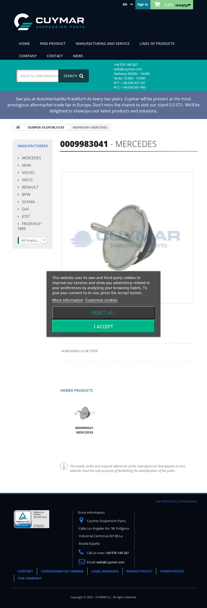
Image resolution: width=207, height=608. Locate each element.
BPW (25, 194)
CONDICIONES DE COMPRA (62, 571)
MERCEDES (31, 157)
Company (28, 55)
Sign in (142, 4)
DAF (25, 208)
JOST (25, 216)
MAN (26, 165)
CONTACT (25, 571)
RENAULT (29, 187)
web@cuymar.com (110, 562)
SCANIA (28, 201)
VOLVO (28, 172)
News (78, 55)
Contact (55, 55)
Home (24, 43)
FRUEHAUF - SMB (30, 226)
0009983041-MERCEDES (84, 430)
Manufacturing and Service (103, 43)
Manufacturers (33, 145)
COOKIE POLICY (172, 571)
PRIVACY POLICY (139, 571)
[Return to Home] (18, 127)
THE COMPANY (30, 578)
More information (67, 299)
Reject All (103, 313)
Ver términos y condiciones (176, 501)
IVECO (27, 179)
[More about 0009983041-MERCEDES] (85, 413)
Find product (53, 43)
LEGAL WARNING (105, 571)
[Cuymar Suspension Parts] (52, 22)
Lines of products (157, 43)
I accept (103, 326)
